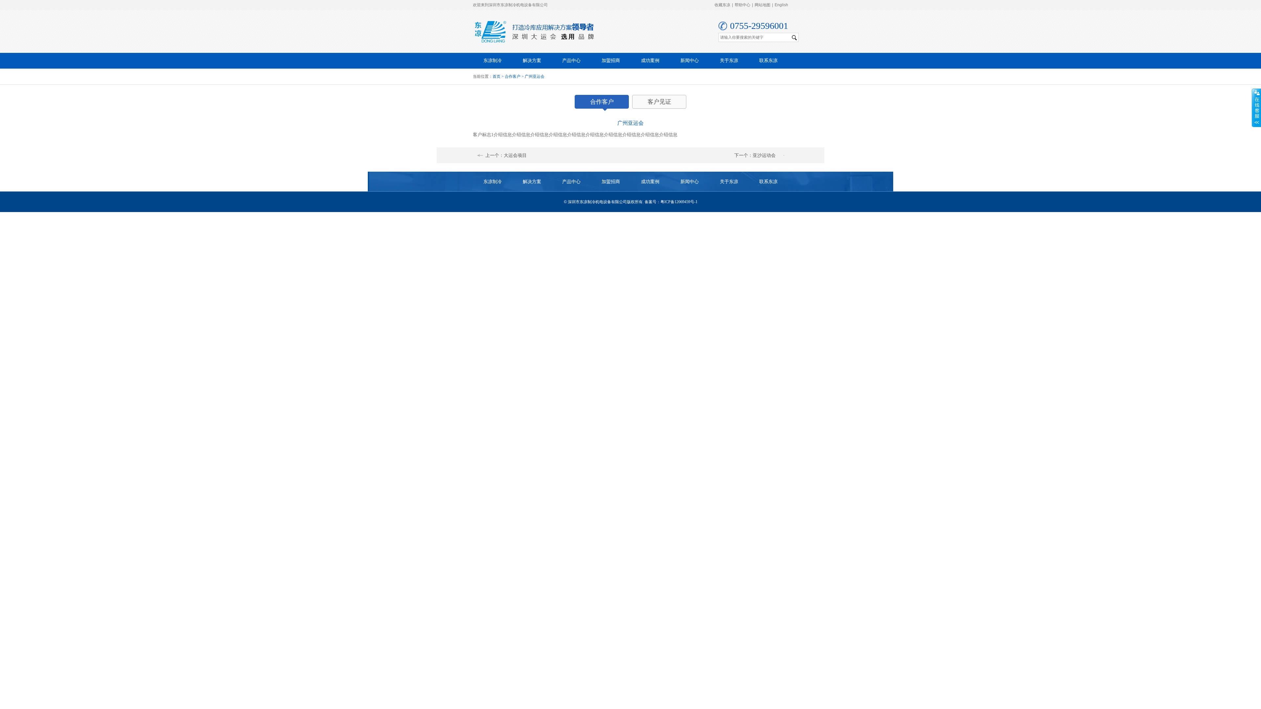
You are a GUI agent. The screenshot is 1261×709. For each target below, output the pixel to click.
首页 (496, 76)
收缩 (1256, 108)
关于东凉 (729, 60)
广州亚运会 (534, 76)
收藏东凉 (722, 5)
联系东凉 (768, 60)
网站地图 (762, 5)
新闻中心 (689, 60)
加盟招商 (611, 60)
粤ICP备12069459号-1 (678, 202)
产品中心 (571, 60)
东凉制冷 (492, 60)
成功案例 (650, 60)
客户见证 (659, 101)
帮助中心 (742, 5)
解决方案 (532, 60)
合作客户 (512, 76)
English (781, 5)
